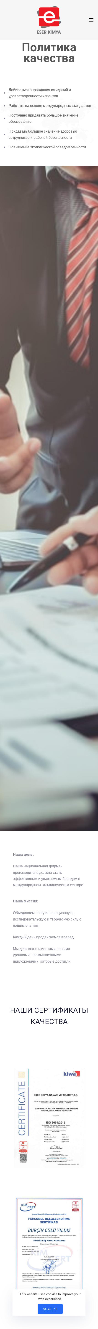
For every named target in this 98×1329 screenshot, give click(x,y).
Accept (50, 1309)
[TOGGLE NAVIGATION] (78, 20)
